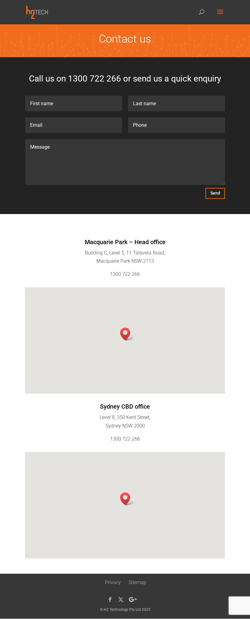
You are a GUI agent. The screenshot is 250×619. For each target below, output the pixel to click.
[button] (127, 334)
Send (215, 193)
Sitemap (137, 582)
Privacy (113, 582)
